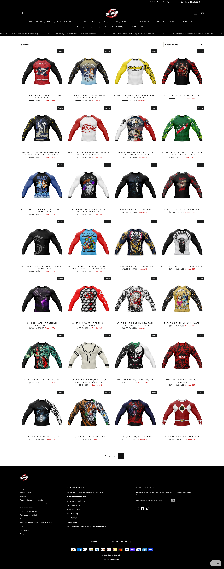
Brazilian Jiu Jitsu (96, 21)
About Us (23, 534)
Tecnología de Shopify (112, 559)
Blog (21, 526)
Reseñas (23, 496)
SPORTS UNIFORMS (111, 26)
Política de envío (26, 507)
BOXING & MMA (167, 21)
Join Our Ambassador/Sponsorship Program (37, 522)
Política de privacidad (28, 515)
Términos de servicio (28, 519)
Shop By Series (65, 21)
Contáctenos (25, 530)
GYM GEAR (137, 26)
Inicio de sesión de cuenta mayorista (34, 504)
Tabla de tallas (25, 492)
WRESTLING (85, 26)
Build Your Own (38, 21)
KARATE (145, 21)
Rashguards (125, 21)
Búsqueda (23, 489)
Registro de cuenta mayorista (31, 500)
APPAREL (189, 21)
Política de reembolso (28, 511)
